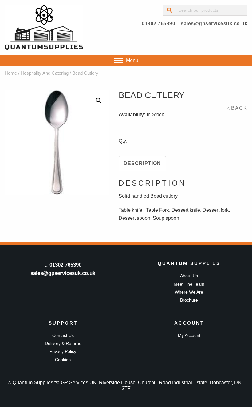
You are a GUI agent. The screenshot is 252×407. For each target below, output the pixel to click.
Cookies (63, 359)
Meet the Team (189, 284)
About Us (189, 275)
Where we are (189, 292)
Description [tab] (142, 163)
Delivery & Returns (63, 343)
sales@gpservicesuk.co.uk (214, 23)
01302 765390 (158, 23)
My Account (189, 335)
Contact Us (63, 335)
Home (11, 73)
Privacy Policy (62, 351)
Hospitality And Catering (45, 73)
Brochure (189, 300)
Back (239, 108)
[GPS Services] (44, 28)
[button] (98, 100)
